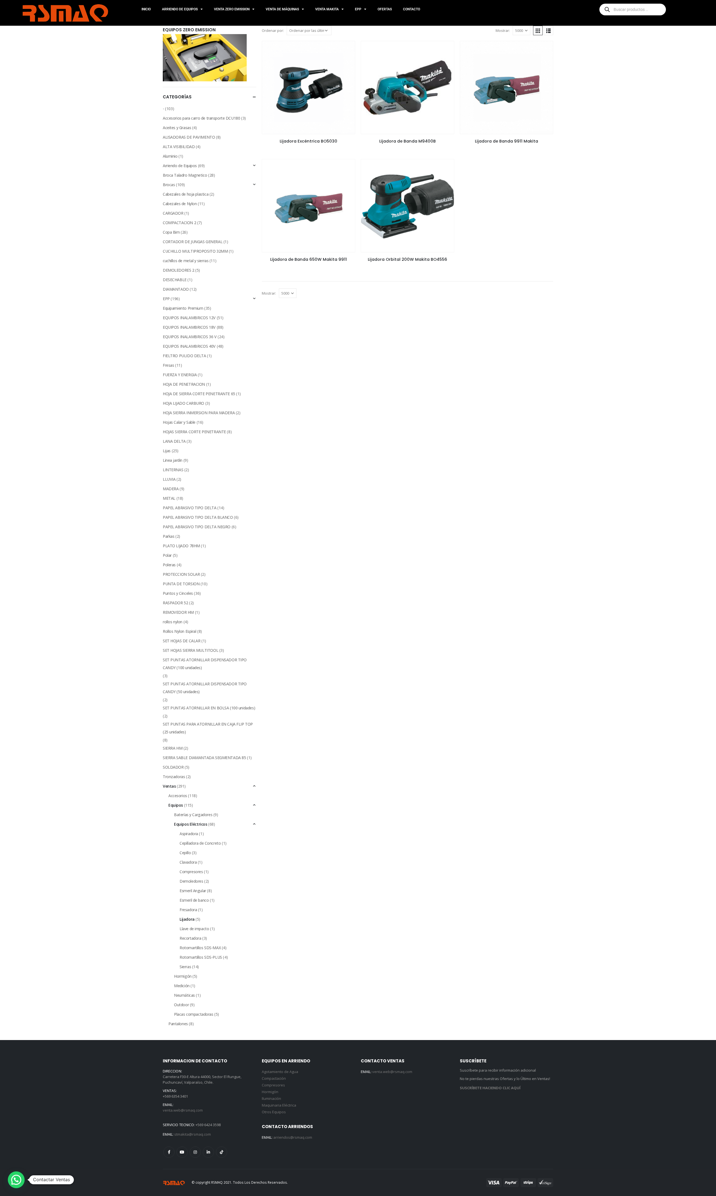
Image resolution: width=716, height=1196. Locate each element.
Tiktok (221, 1152)
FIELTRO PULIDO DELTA (184, 355)
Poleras (169, 564)
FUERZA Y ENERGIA (180, 374)
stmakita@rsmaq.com (192, 1134)
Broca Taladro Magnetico (185, 175)
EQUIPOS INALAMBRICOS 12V (189, 317)
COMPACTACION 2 (179, 222)
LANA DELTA (174, 441)
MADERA (170, 488)
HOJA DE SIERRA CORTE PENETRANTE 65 (199, 393)
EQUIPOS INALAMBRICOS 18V (189, 327)
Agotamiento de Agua (280, 1071)
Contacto (411, 9)
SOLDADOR (173, 767)
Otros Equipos (274, 1111)
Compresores (191, 871)
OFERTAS (385, 9)
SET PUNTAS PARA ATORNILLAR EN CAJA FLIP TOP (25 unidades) (208, 728)
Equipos (175, 805)
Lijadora (187, 919)
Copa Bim (171, 232)
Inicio (146, 9)
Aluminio (170, 156)
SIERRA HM (172, 748)
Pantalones (178, 1023)
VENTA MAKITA (327, 9)
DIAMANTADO (176, 289)
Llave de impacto (194, 928)
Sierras (185, 966)
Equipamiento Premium (183, 308)
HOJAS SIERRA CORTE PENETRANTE (194, 431)
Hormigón (183, 976)
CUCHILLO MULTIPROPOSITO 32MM (195, 251)
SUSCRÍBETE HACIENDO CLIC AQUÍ (490, 1087)
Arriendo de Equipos (180, 165)
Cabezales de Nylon (180, 203)
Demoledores (191, 881)
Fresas (168, 365)
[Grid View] (538, 30)
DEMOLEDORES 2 (178, 270)
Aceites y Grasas (177, 127)
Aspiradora (189, 833)
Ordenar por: (273, 30)
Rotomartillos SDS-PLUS (201, 957)
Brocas (169, 184)
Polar (167, 555)
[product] (308, 87)
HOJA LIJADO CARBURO (183, 403)
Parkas (168, 536)
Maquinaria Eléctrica (279, 1105)
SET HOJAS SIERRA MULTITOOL (190, 650)
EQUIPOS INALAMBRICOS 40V (189, 346)
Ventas (169, 786)
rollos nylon (172, 621)
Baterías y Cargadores (193, 814)
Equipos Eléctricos (190, 824)
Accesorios (177, 795)
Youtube (182, 1152)
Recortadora (190, 938)
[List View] (548, 30)
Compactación (274, 1078)
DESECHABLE (175, 279)
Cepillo (185, 852)
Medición (182, 985)
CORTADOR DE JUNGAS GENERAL (192, 241)
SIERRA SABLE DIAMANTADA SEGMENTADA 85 (204, 757)
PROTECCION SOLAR (181, 574)
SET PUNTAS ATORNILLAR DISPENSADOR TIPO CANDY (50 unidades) (205, 687)
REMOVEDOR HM (178, 612)
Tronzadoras (174, 776)
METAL (169, 498)
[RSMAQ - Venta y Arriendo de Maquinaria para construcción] (174, 1182)
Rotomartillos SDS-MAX (200, 947)
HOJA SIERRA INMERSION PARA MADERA (199, 412)
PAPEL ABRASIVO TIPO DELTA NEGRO (196, 526)
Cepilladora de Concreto (200, 843)
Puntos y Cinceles (178, 593)
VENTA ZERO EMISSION (231, 9)
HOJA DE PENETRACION (184, 384)
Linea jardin (172, 460)
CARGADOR (173, 213)
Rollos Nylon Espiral (179, 631)
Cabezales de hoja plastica (185, 194)
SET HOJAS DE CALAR (181, 640)
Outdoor (181, 1004)
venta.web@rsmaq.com (183, 1110)
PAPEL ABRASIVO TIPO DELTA (189, 507)
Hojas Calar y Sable (179, 422)
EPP (358, 9)
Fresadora (188, 909)
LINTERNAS (173, 469)
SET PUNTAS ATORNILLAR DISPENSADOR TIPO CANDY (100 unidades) (205, 663)
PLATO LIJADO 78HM (181, 545)
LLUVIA (169, 479)
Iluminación (271, 1098)
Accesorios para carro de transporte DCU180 (201, 118)
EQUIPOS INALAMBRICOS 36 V (190, 336)
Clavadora (188, 862)
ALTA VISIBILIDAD (179, 146)
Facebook (169, 1152)
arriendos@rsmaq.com (292, 1137)
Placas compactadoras (193, 1014)
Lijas (167, 450)
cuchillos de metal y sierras (185, 260)
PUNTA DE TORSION (181, 583)
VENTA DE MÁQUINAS (282, 9)
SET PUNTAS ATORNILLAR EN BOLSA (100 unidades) (209, 708)
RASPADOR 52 (175, 602)
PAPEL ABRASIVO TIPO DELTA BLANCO (198, 517)
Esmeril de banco (194, 900)
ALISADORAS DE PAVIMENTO (189, 137)
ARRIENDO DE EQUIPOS (180, 9)
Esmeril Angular (193, 890)
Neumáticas (184, 995)
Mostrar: (503, 30)
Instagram (195, 1152)
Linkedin (208, 1152)
